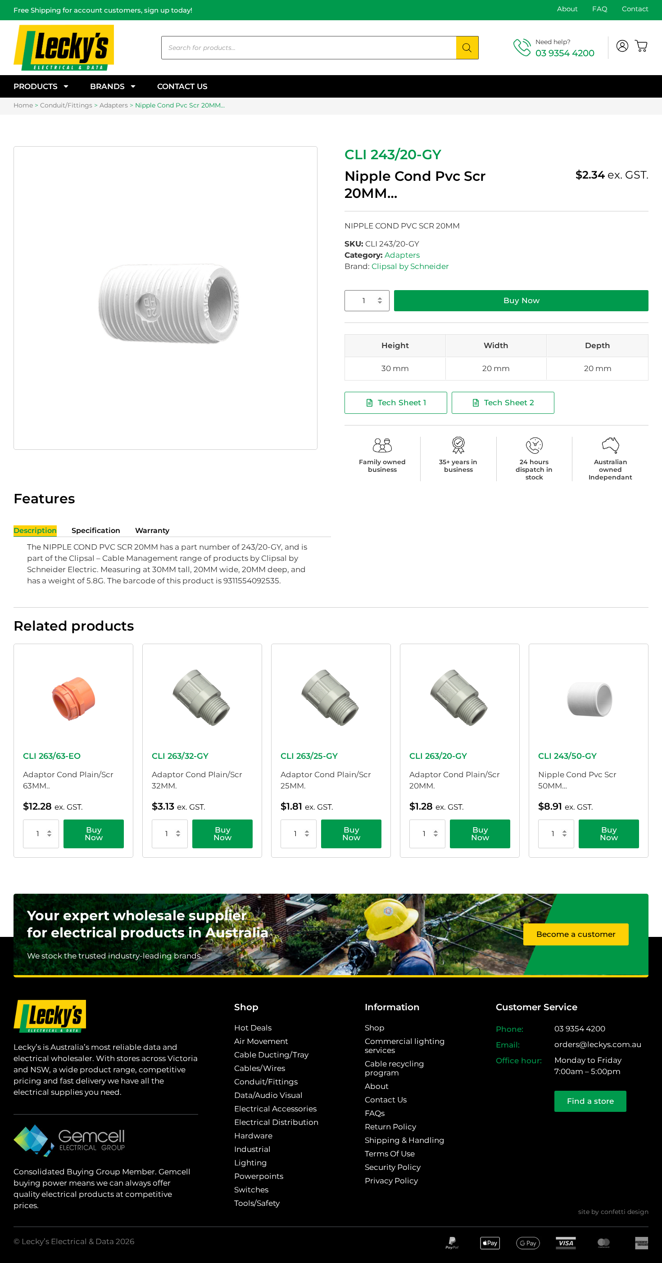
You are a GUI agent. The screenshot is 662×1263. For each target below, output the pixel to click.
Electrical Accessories (275, 1108)
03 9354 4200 (564, 53)
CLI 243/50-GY (567, 756)
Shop (375, 1027)
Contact (635, 8)
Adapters (114, 105)
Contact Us (182, 86)
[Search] (467, 47)
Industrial (252, 1149)
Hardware (253, 1135)
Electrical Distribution (276, 1122)
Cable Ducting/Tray (271, 1054)
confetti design (624, 1212)
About (567, 8)
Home (23, 105)
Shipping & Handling (404, 1140)
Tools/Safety (257, 1203)
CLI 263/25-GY (309, 756)
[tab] (35, 531)
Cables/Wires (259, 1068)
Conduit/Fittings (66, 105)
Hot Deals (253, 1027)
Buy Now (521, 300)
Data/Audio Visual (268, 1095)
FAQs (375, 1113)
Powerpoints (258, 1176)
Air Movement (261, 1041)
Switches (251, 1189)
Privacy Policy (391, 1180)
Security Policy (393, 1167)
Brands (107, 86)
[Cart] (641, 46)
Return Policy (390, 1126)
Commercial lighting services (405, 1046)
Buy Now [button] (94, 833)
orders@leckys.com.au (597, 1044)
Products (36, 86)
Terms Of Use (390, 1153)
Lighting (250, 1162)
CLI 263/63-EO (52, 756)
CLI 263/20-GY (438, 756)
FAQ (600, 8)
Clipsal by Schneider (410, 266)
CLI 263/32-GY (180, 756)
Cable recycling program (394, 1068)
